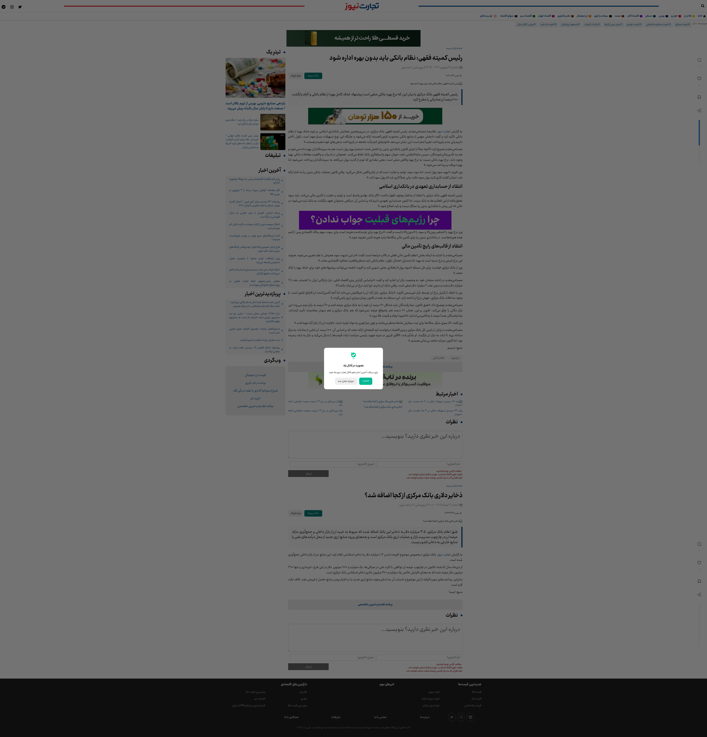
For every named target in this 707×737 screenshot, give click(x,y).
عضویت (365, 381)
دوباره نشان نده (346, 381)
